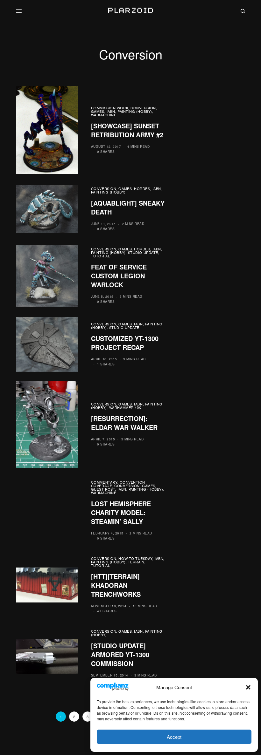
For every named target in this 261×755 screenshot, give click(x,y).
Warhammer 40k (125, 407)
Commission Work (109, 107)
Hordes (142, 188)
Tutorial (100, 255)
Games (97, 111)
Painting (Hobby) (134, 111)
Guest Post (103, 489)
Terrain (136, 561)
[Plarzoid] (130, 11)
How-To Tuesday (135, 558)
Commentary (104, 482)
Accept (174, 736)
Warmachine (103, 114)
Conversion (143, 107)
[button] (248, 687)
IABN (111, 111)
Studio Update (143, 252)
